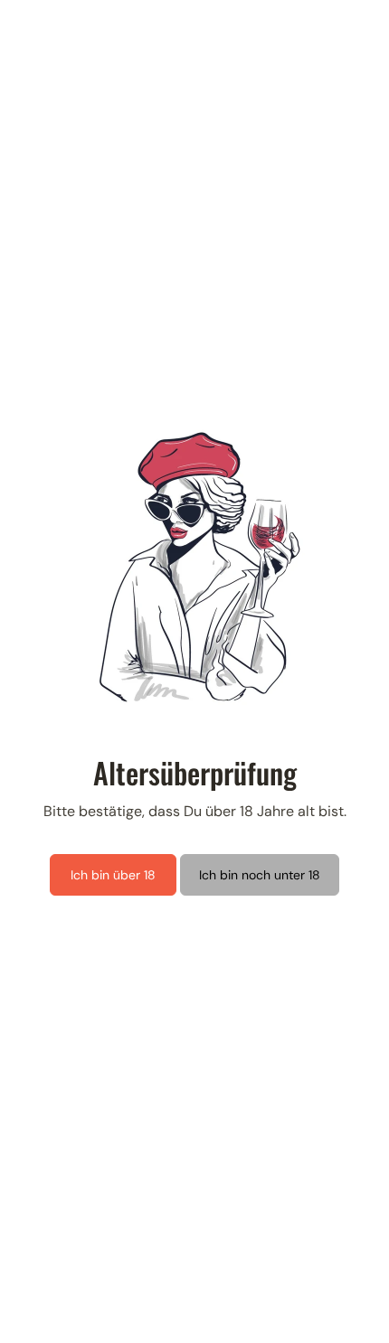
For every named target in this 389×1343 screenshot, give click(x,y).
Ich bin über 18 (113, 875)
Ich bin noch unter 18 (259, 875)
